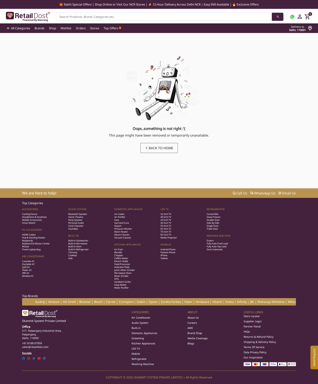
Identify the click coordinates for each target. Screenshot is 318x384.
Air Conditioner (33, 256)
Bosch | (87, 302)
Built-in (136, 328)
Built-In (73, 235)
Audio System (77, 209)
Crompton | (115, 302)
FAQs (247, 331)
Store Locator (252, 316)
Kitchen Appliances (127, 244)
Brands (40, 28)
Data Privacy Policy (255, 352)
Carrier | (100, 302)
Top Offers (111, 28)
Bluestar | (74, 302)
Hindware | (191, 302)
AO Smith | (58, 302)
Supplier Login (253, 321)
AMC (190, 328)
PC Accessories (32, 229)
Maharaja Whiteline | (260, 302)
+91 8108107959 (32, 343)
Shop (52, 28)
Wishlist (66, 28)
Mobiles (166, 244)
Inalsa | (218, 302)
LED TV (164, 209)
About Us (193, 317)
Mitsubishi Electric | (290, 302)
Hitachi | (206, 302)
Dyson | (142, 302)
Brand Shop (195, 333)
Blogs (191, 343)
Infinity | (231, 302)
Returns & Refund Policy (258, 336)
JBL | (241, 302)
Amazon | (43, 302)
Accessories (30, 209)
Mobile (136, 353)
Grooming (138, 338)
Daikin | (130, 302)
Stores (94, 28)
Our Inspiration (253, 357)
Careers (192, 322)
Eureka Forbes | (160, 302)
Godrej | (29, 302)
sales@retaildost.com (35, 347)
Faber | (177, 302)
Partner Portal (252, 326)
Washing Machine (219, 235)
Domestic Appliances (128, 209)
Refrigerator (216, 209)
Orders (81, 28)
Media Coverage (198, 338)
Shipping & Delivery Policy (260, 342)
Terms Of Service (254, 347)
